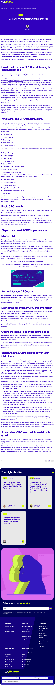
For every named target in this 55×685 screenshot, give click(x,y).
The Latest (42, 623)
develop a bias (6, 424)
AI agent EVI (25, 639)
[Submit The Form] (50, 608)
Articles (5, 8)
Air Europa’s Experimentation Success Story (45, 641)
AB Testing (8, 654)
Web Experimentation (27, 626)
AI (5, 652)
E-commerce (25, 657)
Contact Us (8, 629)
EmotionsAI (25, 634)
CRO (6, 657)
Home (1, 8)
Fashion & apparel (26, 659)
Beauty (24, 654)
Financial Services (26, 662)
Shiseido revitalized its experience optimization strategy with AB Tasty (26, 223)
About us (8, 623)
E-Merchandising (26, 636)
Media (23, 667)
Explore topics (9, 648)
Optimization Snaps (44, 631)
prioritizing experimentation (15, 80)
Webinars (41, 646)
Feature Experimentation (28, 629)
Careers (7, 634)
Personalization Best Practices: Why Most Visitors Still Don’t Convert (11, 520)
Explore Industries (27, 648)
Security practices (9, 626)
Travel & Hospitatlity (27, 652)
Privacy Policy (6, 613)
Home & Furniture (26, 664)
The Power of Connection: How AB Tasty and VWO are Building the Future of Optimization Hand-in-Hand (39, 487)
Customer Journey (9, 659)
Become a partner (9, 631)
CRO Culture (11, 8)
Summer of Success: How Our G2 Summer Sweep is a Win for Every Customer (13, 485)
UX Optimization (9, 667)
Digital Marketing (9, 664)
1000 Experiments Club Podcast (18, 264)
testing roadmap (38, 362)
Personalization (26, 631)
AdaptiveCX (42, 633)
